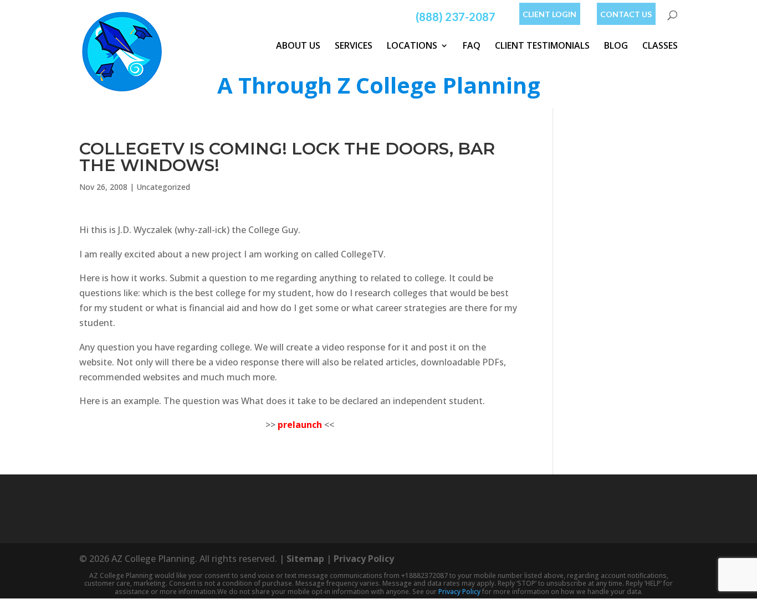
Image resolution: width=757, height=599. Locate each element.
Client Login (549, 14)
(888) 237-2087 (455, 16)
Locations (412, 45)
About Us (298, 45)
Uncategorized (163, 187)
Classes (660, 45)
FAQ (471, 45)
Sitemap (305, 558)
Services (353, 45)
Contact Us (626, 14)
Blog (616, 45)
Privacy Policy (364, 558)
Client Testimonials (542, 45)
